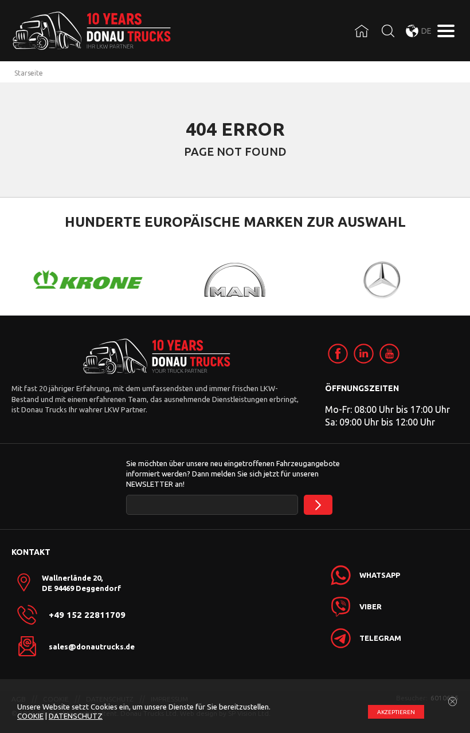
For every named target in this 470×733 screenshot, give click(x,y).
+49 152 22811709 (87, 615)
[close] (452, 702)
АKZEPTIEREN (396, 712)
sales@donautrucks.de (92, 647)
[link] (338, 354)
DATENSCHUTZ (76, 716)
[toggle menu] (446, 31)
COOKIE (30, 716)
